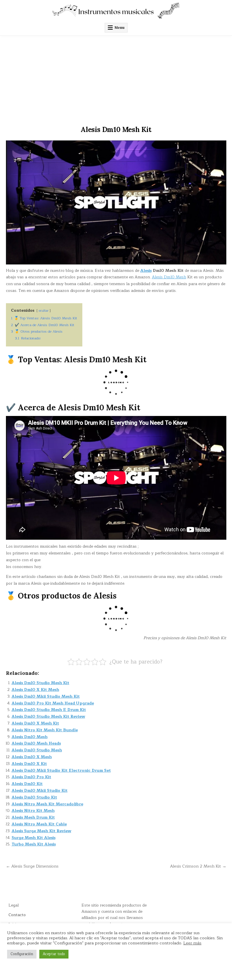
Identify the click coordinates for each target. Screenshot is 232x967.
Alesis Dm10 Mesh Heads (36, 743)
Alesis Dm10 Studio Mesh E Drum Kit (49, 709)
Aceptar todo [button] (54, 954)
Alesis (146, 270)
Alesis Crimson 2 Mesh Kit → (198, 866)
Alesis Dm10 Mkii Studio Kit (40, 790)
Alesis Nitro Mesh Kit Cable (39, 824)
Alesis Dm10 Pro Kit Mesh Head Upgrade (53, 703)
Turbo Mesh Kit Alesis (34, 844)
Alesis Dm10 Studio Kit (34, 797)
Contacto (17, 915)
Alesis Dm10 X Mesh (32, 757)
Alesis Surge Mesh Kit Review (41, 831)
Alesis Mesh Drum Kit (33, 817)
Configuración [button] (21, 954)
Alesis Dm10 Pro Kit (31, 777)
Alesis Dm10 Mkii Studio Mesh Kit (46, 696)
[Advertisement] (116, 78)
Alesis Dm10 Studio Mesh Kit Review (48, 716)
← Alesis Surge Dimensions (32, 866)
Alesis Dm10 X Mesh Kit (35, 723)
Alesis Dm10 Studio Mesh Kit (40, 683)
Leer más (192, 943)
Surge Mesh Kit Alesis (33, 837)
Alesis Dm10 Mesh (169, 277)
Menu (119, 27)
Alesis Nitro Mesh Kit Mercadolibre (47, 804)
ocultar (43, 310)
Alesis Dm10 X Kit (29, 763)
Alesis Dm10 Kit (27, 783)
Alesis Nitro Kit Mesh (33, 810)
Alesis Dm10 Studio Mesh (37, 750)
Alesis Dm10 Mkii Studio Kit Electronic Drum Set (61, 770)
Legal (13, 905)
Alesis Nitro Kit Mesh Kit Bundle (45, 730)
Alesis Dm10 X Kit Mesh (35, 689)
